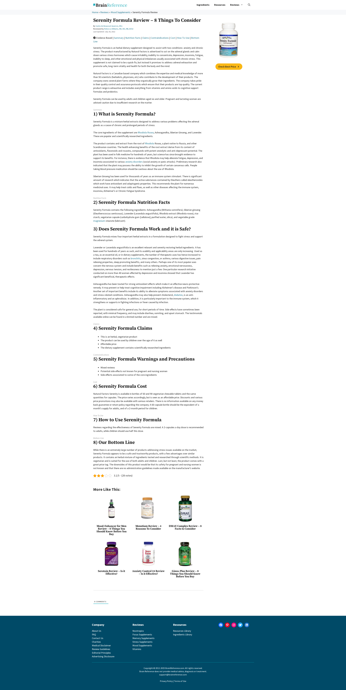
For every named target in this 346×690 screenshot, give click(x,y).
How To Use (183, 37)
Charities (96, 641)
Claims (145, 37)
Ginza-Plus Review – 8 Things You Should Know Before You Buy (185, 574)
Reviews (104, 12)
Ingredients (203, 4)
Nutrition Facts (132, 37)
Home (95, 12)
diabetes (178, 294)
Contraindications (160, 37)
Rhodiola (149, 143)
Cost (172, 37)
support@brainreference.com (173, 674)
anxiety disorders (134, 161)
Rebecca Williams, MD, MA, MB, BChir (119, 29)
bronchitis (136, 258)
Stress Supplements (142, 641)
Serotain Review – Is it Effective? (111, 573)
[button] (249, 4)
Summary (119, 37)
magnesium (99, 220)
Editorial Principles (101, 652)
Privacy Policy (166, 681)
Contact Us (97, 638)
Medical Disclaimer (101, 645)
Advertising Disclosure (103, 656)
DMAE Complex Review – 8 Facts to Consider (185, 527)
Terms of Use (180, 681)
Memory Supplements (143, 638)
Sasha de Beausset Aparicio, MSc (109, 26)
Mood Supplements (120, 12)
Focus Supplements (142, 634)
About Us (96, 630)
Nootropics (138, 630)
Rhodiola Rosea (146, 132)
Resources (219, 4)
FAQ (94, 634)
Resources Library (182, 630)
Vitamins (136, 649)
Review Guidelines (101, 649)
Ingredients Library (182, 634)
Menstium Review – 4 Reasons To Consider (148, 527)
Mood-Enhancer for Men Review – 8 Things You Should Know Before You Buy (112, 530)
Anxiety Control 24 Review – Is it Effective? (148, 573)
